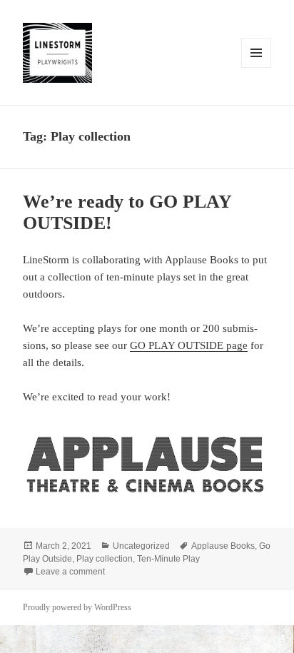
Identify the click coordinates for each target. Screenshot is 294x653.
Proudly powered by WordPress (77, 607)
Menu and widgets (256, 67)
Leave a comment (70, 572)
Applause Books (223, 546)
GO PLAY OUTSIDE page (189, 345)
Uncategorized (141, 546)
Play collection (104, 559)
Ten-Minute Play (168, 559)
